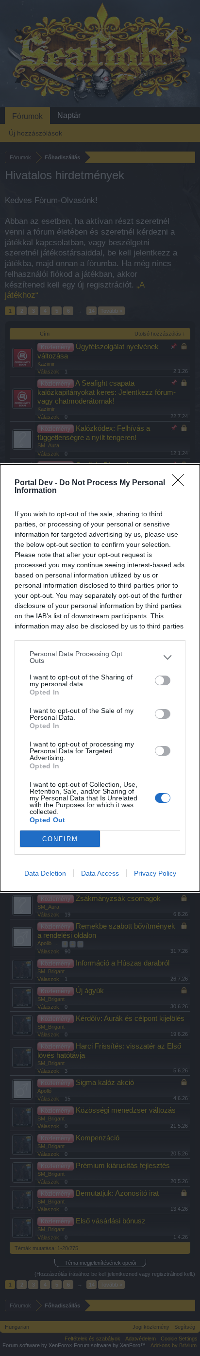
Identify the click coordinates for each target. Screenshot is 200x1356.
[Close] (181, 483)
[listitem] (100, 657)
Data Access (100, 873)
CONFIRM (60, 839)
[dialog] (100, 678)
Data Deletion (45, 873)
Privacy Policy (155, 873)
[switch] (162, 680)
